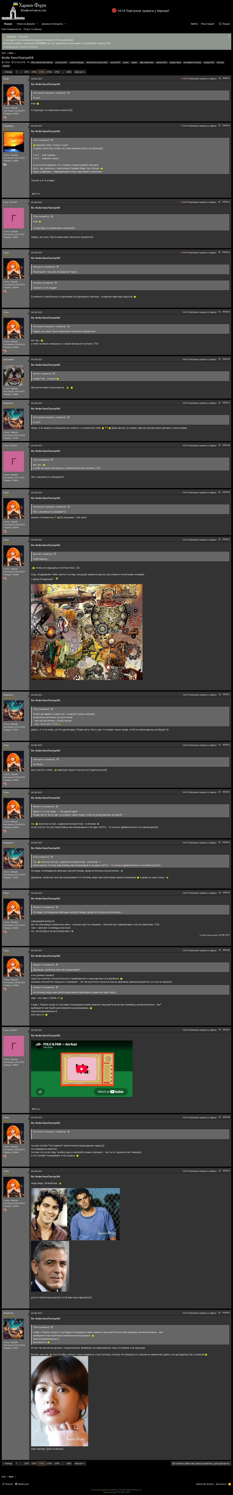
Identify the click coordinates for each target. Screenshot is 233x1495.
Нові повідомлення (11, 29)
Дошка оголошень (52, 23)
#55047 (226, 402)
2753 (41, 72)
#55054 (226, 842)
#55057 (226, 1029)
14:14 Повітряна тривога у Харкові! (143, 11)
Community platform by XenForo (116, 1490)
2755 (56, 72)
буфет (134, 62)
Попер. (9, 72)
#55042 (226, 125)
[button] (37, 24)
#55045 (226, 312)
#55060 (226, 1312)
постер (220, 62)
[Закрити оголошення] (228, 36)
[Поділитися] (219, 78)
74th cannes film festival (42, 62)
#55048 (226, 445)
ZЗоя (7, 62)
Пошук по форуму (33, 29)
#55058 (226, 1117)
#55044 (226, 252)
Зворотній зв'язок (205, 1484)
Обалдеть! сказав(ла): (44, 266)
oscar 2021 (115, 62)
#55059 (226, 1170)
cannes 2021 (61, 62)
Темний (8, 1484)
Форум (8, 23)
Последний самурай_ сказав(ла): (49, 93)
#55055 (226, 892)
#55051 (226, 694)
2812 (69, 72)
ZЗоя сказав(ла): (41, 140)
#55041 (226, 78)
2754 (49, 72)
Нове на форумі (26, 23)
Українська (23, 1484)
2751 (26, 72)
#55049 (226, 492)
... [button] (21, 72)
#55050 (226, 539)
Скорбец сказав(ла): (43, 282)
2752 (34, 72)
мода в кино (175, 62)
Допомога (221, 1484)
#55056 (226, 950)
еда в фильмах (146, 62)
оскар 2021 (209, 62)
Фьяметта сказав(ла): (44, 806)
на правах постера (192, 62)
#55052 (226, 745)
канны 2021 (161, 62)
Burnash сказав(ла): (43, 554)
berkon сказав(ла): (42, 373)
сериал (6, 66)
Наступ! (79, 72)
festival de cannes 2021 (97, 62)
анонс (126, 62)
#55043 (226, 202)
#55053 (226, 792)
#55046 (226, 359)
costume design (77, 62)
